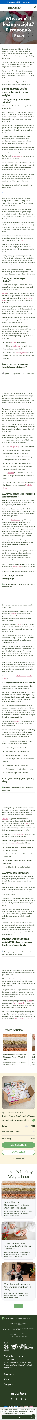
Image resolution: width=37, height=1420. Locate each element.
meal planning (14, 447)
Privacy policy (21, 1413)
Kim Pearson (15, 520)
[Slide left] (1, 2)
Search (30, 9)
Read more (19, 1306)
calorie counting (16, 156)
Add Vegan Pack (19, 1152)
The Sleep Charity (17, 834)
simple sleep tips (14, 843)
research (17, 721)
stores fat (14, 613)
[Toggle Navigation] (2, 8)
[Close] (35, 1409)
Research (5, 819)
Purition (13, 342)
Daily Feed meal (18, 1003)
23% (21, 240)
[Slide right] (35, 2)
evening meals (21, 353)
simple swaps (17, 566)
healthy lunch (16, 346)
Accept (19, 1417)
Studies (4, 293)
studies (19, 624)
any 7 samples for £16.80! (23, 1018)
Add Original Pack (18, 1145)
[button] (30, 6)
